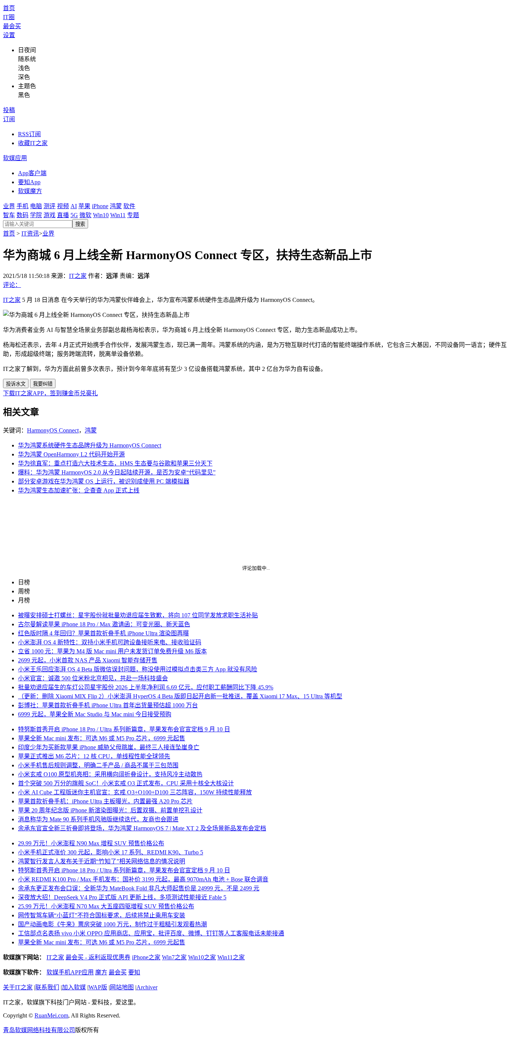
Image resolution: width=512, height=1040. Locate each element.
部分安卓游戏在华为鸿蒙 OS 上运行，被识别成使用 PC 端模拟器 (103, 481)
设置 (9, 35)
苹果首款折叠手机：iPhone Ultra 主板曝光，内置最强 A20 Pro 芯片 (105, 801)
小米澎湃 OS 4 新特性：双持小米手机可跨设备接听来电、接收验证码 (109, 642)
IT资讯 (30, 233)
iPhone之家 (146, 957)
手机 (22, 206)
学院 (36, 215)
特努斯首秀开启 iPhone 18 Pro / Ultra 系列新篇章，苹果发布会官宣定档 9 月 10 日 (124, 729)
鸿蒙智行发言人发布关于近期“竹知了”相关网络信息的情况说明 (101, 861)
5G (74, 215)
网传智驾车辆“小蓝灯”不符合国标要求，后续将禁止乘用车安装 (101, 915)
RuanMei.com (51, 1015)
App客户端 (32, 173)
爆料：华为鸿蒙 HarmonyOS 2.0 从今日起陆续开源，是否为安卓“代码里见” (117, 472)
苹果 (84, 206)
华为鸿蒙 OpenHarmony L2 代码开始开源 (71, 454)
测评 (49, 206)
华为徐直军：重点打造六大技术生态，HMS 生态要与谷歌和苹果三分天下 (115, 463)
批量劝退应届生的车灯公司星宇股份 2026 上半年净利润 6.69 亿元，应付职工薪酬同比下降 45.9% (145, 687)
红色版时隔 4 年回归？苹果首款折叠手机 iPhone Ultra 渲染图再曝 (103, 633)
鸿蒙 (116, 206)
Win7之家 (174, 957)
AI (73, 206)
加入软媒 (74, 987)
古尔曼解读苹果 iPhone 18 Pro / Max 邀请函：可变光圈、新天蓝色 (104, 624)
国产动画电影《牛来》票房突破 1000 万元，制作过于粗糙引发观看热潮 (112, 924)
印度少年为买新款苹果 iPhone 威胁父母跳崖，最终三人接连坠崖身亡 (108, 747)
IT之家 (78, 276)
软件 (129, 206)
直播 (63, 215)
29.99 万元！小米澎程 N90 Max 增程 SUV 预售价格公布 (91, 843)
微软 (85, 215)
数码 (22, 215)
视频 (63, 206)
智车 (9, 215)
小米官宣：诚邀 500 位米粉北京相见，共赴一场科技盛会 (93, 678)
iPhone (100, 206)
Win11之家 (231, 957)
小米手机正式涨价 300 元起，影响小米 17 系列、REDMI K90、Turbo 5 (110, 852)
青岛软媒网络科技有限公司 (39, 1030)
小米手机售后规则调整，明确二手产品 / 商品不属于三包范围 (98, 765)
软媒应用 (15, 158)
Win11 (118, 215)
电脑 (36, 206)
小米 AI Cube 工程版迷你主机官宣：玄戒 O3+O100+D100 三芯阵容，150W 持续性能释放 (135, 792)
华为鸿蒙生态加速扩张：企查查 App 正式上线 (78, 490)
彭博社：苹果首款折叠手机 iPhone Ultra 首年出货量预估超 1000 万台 (108, 705)
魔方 (101, 972)
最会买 (12, 26)
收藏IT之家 (33, 143)
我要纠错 (42, 384)
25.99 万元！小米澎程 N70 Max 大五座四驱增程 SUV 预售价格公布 (106, 906)
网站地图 (122, 987)
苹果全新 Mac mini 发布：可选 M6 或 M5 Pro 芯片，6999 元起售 (101, 738)
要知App (29, 182)
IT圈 (9, 17)
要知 (134, 972)
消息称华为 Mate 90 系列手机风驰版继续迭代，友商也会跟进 (98, 819)
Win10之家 (202, 957)
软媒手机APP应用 (70, 972)
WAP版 (97, 987)
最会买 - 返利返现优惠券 (98, 957)
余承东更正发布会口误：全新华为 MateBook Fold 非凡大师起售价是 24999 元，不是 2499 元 (138, 888)
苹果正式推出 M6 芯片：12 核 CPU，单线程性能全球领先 (94, 756)
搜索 (80, 224)
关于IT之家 (18, 987)
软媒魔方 (30, 191)
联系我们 (47, 987)
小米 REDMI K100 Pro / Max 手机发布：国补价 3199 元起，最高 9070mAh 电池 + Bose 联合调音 (143, 879)
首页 (9, 8)
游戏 (49, 215)
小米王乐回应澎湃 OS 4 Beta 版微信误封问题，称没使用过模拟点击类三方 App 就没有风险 (137, 669)
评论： (12, 285)
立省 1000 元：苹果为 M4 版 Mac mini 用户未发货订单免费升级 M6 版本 (112, 651)
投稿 (9, 110)
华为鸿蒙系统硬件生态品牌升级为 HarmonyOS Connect (89, 445)
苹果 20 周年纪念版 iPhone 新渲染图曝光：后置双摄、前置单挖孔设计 (110, 810)
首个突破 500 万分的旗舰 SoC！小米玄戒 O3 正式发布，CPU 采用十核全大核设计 (126, 783)
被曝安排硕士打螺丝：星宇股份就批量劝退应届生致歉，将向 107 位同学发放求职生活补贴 (138, 615)
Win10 (101, 215)
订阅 (9, 119)
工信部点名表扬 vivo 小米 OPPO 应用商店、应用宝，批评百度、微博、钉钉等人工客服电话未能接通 (151, 933)
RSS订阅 (29, 134)
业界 (9, 206)
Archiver (146, 987)
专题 (133, 215)
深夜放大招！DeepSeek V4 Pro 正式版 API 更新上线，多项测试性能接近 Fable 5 (122, 897)
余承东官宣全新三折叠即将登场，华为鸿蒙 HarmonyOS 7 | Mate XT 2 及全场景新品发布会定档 (142, 828)
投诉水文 (15, 384)
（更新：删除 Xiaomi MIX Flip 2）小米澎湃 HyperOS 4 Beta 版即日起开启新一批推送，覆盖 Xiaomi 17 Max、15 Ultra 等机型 (180, 696)
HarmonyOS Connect (53, 430)
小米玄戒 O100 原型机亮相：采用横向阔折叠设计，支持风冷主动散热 (110, 774)
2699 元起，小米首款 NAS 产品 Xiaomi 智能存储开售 (87, 660)
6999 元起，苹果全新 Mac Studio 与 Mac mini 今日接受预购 (94, 714)
